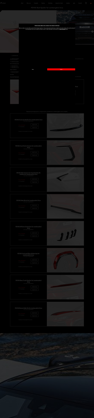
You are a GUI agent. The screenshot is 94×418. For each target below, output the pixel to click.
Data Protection (62, 29)
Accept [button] (61, 69)
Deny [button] (33, 69)
